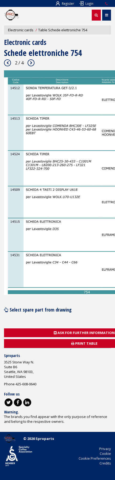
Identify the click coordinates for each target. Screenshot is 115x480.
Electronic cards (20, 30)
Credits (105, 463)
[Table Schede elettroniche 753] (7, 62)
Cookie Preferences (95, 458)
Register (68, 3)
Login (89, 3)
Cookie (105, 453)
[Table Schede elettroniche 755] (31, 62)
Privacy (105, 448)
